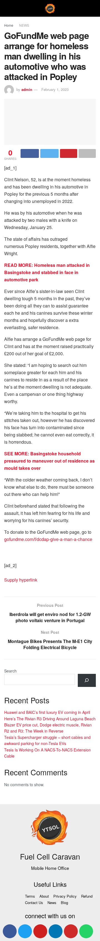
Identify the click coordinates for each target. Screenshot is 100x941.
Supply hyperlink (20, 580)
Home (8, 25)
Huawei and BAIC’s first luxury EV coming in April (47, 712)
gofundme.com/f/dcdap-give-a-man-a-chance (48, 539)
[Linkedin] (55, 931)
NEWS (24, 25)
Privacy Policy (65, 896)
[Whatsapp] (86, 931)
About (44, 896)
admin (26, 89)
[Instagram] (71, 931)
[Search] (87, 680)
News (52, 902)
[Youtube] (40, 931)
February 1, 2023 (55, 89)
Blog (64, 902)
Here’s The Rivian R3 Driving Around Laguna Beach (50, 718)
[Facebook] (10, 931)
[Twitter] (25, 931)
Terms (30, 896)
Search (10, 671)
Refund (86, 896)
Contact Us (34, 902)
